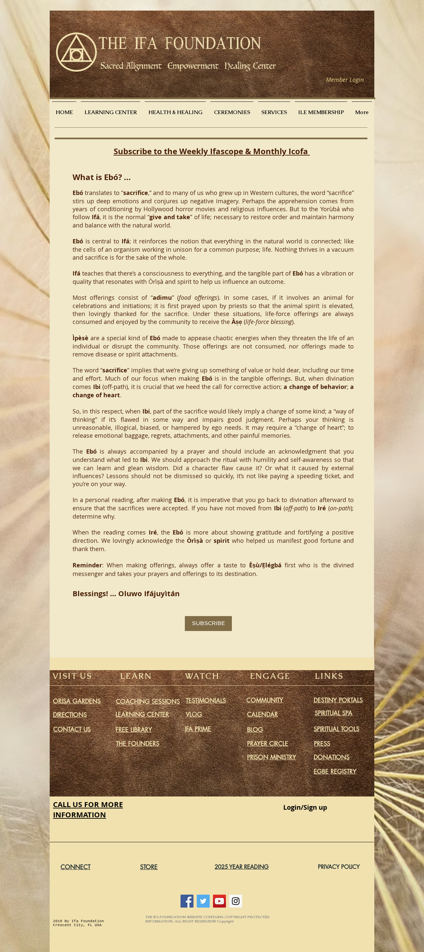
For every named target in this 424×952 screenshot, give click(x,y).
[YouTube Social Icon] (219, 901)
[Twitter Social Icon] (203, 901)
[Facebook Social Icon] (187, 901)
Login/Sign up (305, 807)
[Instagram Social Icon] (235, 901)
